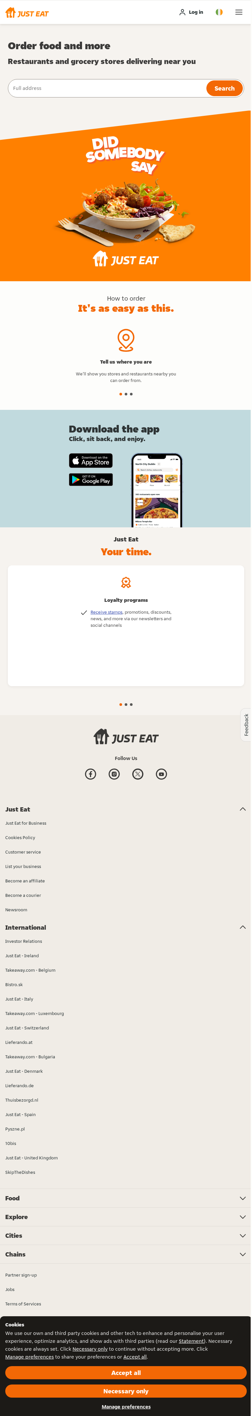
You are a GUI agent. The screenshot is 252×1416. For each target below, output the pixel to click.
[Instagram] (114, 779)
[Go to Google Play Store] (91, 479)
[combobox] (106, 88)
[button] (27, 12)
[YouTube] (161, 779)
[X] (137, 779)
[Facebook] (90, 779)
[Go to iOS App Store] (91, 460)
